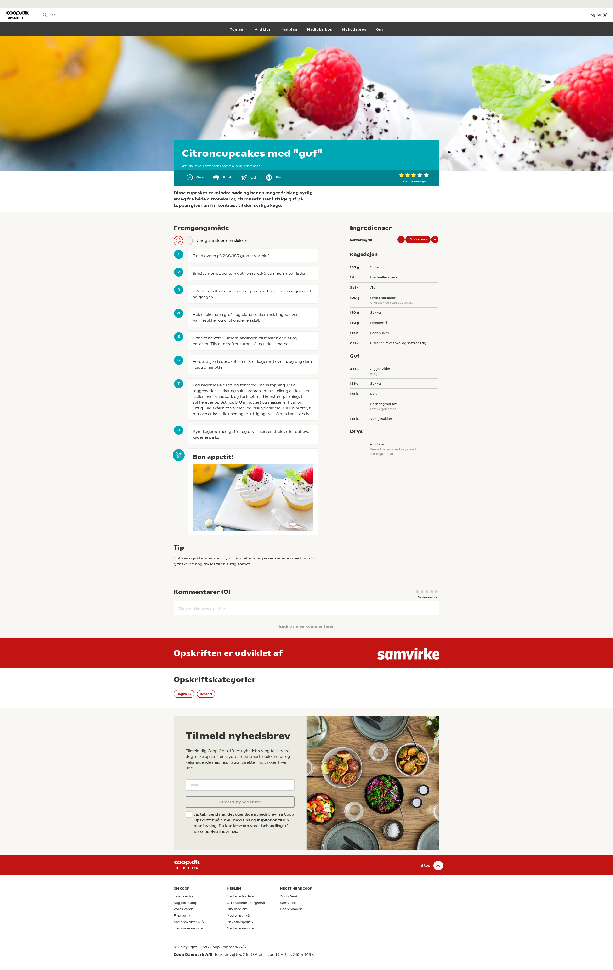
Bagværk (184, 694)
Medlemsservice (240, 928)
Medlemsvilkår (239, 915)
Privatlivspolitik (240, 922)
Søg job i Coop (185, 903)
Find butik (182, 915)
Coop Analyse (291, 909)
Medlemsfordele (240, 896)
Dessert (206, 694)
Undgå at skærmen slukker (222, 240)
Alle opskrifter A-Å (189, 922)
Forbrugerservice (188, 928)
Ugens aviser (184, 896)
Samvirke (288, 903)
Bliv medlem (237, 909)
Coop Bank (289, 896)
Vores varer (183, 909)
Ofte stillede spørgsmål (246, 903)
